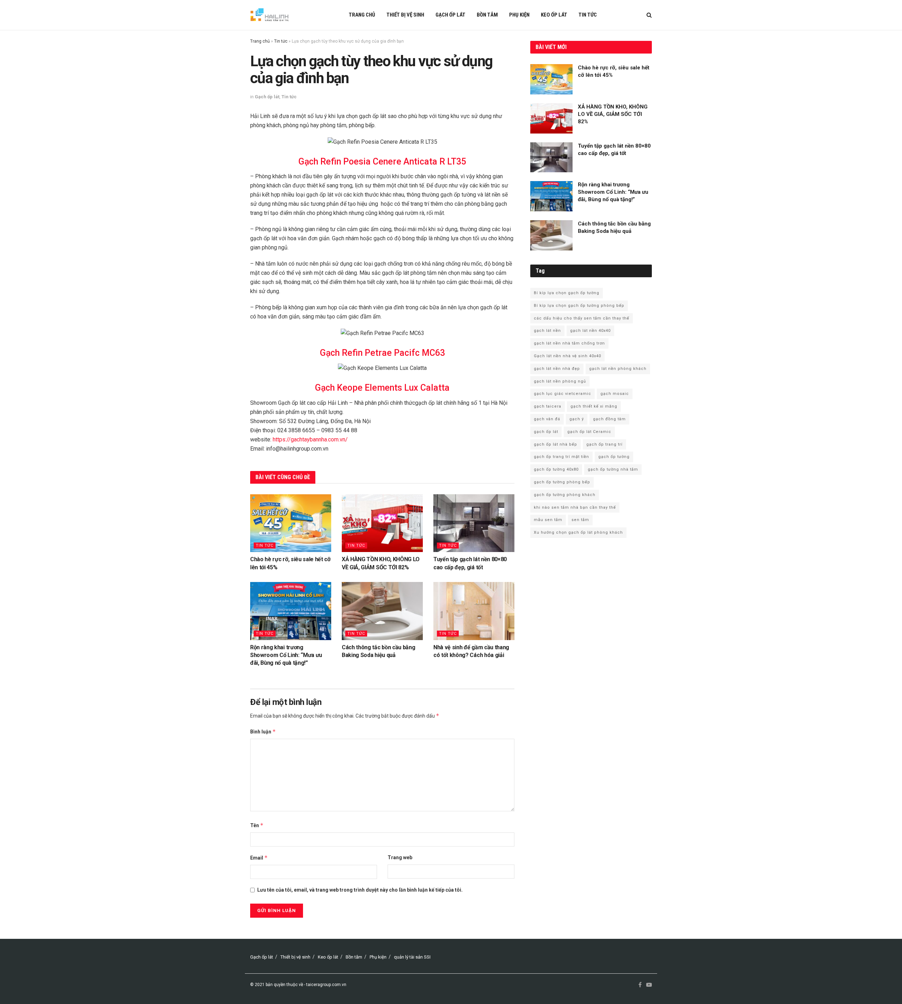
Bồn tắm (487, 15)
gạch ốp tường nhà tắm (613, 469)
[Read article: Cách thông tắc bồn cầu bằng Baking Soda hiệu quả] (382, 611)
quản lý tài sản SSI (412, 957)
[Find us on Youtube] (649, 985)
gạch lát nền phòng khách (618, 368)
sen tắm (580, 520)
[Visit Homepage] (269, 15)
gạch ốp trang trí (604, 444)
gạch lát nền (547, 330)
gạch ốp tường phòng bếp (562, 482)
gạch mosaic (614, 393)
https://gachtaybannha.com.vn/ (310, 439)
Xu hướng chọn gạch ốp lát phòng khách (578, 532)
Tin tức (588, 15)
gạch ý (576, 419)
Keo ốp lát (554, 15)
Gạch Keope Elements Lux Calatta (382, 388)
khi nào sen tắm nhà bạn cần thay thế (575, 507)
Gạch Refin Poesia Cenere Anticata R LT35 (382, 161)
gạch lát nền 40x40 (590, 330)
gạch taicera (547, 406)
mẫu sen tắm (548, 520)
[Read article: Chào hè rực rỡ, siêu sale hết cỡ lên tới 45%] (290, 523)
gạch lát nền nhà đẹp (557, 368)
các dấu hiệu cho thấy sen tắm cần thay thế (581, 318)
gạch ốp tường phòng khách (564, 494)
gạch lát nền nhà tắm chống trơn (569, 343)
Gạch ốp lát (450, 15)
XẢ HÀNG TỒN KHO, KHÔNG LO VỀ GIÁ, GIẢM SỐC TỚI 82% (613, 114)
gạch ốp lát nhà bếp (555, 444)
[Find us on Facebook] (640, 985)
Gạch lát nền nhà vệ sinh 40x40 (567, 356)
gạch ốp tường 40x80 (556, 469)
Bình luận (263, 731)
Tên (257, 825)
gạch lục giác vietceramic (562, 393)
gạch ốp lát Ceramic (589, 431)
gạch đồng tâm (609, 419)
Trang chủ (362, 15)
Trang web (400, 857)
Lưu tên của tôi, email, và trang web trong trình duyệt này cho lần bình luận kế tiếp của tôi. (360, 890)
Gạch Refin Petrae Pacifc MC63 (382, 353)
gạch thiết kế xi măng (593, 406)
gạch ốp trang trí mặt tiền (561, 456)
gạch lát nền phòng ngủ (560, 381)
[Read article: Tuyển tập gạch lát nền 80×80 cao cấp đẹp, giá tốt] (473, 523)
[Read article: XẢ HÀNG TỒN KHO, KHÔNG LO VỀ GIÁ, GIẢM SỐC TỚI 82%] (382, 523)
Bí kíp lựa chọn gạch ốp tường (566, 293)
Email (259, 857)
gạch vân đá (547, 419)
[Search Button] (649, 15)
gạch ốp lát (546, 431)
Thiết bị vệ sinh (405, 15)
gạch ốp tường (614, 456)
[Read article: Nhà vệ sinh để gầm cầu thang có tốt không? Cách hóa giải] (473, 611)
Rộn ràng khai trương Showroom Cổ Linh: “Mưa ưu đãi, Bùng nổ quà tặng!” (286, 655)
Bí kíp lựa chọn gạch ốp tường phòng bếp (579, 305)
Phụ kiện (519, 15)
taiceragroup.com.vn (326, 984)
